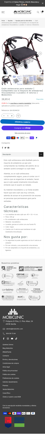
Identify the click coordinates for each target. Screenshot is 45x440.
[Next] (40, 53)
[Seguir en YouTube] (12, 338)
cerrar (42, 3)
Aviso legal (6, 367)
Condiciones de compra (11, 363)
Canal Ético (6, 393)
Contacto (6, 356)
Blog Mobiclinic (8, 348)
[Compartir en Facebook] (2, 147)
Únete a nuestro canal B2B (12, 397)
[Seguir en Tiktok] (16, 338)
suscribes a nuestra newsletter (20, 103)
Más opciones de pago (22, 133)
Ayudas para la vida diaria (23, 20)
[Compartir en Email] (8, 147)
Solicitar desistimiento (10, 382)
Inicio (3, 20)
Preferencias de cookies (11, 378)
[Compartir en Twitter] (5, 147)
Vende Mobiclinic (8, 389)
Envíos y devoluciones (10, 359)
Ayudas (10, 20)
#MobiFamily (7, 352)
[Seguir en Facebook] (4, 338)
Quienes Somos (8, 344)
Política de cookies (9, 374)
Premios (5, 385)
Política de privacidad (10, 370)
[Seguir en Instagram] (8, 338)
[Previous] (4, 53)
